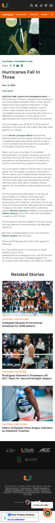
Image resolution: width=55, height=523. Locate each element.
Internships (26, 488)
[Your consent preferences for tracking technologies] (5, 518)
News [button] (44, 14)
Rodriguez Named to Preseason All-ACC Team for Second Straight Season (27, 377)
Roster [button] (34, 14)
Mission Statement (14, 490)
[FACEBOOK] (13, 65)
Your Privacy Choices (22, 514)
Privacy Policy (33, 490)
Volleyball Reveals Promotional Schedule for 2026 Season (22, 325)
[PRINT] (21, 65)
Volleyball (8, 15)
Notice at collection (14, 519)
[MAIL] (17, 66)
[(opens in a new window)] (10, 450)
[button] (51, 5)
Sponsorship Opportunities (26, 492)
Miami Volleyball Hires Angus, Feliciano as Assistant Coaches (27, 430)
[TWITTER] (10, 65)
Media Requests (41, 488)
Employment (12, 488)
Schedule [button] (21, 14)
